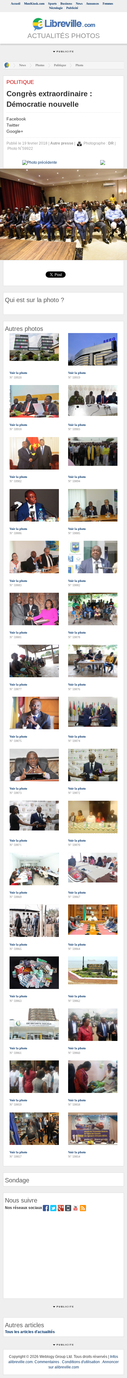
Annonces (92, 3)
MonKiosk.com (34, 3)
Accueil (15, 3)
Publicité (72, 8)
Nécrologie (56, 8)
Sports (52, 3)
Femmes (108, 3)
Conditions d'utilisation (81, 1362)
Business (66, 3)
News (79, 3)
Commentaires (47, 1362)
